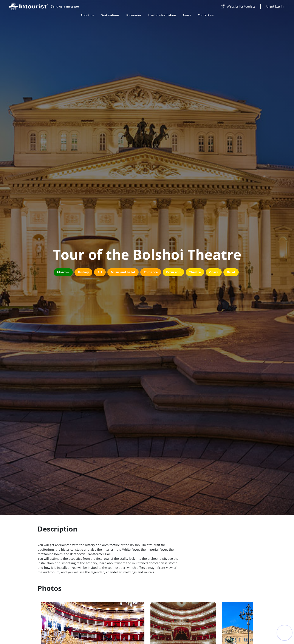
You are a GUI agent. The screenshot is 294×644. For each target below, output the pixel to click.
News (187, 15)
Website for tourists (241, 6)
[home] (28, 6)
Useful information (162, 15)
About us (87, 15)
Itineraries (133, 15)
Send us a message (65, 6)
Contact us (206, 15)
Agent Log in (275, 6)
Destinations (110, 15)
